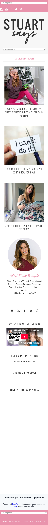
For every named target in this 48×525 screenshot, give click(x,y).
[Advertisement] (24, 414)
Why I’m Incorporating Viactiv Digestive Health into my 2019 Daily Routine (24, 112)
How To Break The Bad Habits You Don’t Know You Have (24, 170)
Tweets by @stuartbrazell (24, 361)
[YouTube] (18, 310)
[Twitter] (31, 310)
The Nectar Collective (37, 521)
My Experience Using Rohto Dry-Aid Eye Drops (24, 227)
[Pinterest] (37, 310)
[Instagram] (12, 310)
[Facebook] (24, 310)
